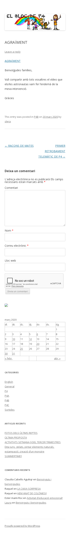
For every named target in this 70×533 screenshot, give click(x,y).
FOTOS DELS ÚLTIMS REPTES (21, 433)
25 (21, 348)
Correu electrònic (17, 245)
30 (6, 353)
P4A (7, 395)
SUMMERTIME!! (13, 456)
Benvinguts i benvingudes (31, 502)
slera (8, 121)
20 (38, 344)
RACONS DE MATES (19, 146)
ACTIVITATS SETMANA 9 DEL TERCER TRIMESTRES (33, 442)
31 (13, 353)
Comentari (11, 188)
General (9, 386)
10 (13, 339)
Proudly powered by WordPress (22, 526)
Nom (9, 230)
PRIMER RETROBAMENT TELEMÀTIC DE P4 (51, 151)
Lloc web (10, 260)
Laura (8, 502)
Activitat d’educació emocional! (45, 498)
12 (30, 339)
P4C (7, 405)
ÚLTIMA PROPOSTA (16, 437)
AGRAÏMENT (13, 61)
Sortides (10, 409)
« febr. (8, 358)
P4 (6, 391)
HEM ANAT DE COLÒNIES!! (32, 493)
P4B (36, 116)
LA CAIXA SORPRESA (29, 488)
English (9, 382)
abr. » (57, 358)
